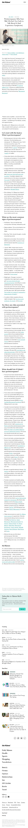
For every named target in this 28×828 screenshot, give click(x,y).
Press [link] (18, 802)
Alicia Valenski (14, 54)
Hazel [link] (16, 503)
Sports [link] (4, 756)
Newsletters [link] (6, 762)
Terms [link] (3, 804)
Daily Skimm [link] (7, 750)
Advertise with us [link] (13, 807)
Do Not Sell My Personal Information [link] (11, 809)
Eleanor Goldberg (11, 52)
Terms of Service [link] (9, 825)
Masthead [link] (10, 802)
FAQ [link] (15, 802)
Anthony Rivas (5, 54)
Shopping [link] (6, 759)
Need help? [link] (4, 813)
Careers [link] (23, 802)
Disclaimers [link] (5, 807)
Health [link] (4, 753)
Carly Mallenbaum (20, 52)
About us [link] (4, 802)
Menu (25, 2)
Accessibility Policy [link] (16, 804)
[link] (6, 2)
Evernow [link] (16, 505)
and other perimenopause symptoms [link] (14, 425)
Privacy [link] (8, 804)
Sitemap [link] (4, 815)
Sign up (22, 609)
